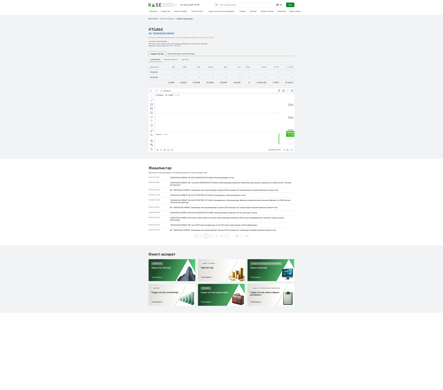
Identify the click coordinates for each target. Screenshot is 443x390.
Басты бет (153, 19)
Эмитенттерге (197, 11)
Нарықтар (153, 11)
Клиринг (242, 11)
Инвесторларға (180, 11)
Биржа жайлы (295, 11)
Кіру (290, 5)
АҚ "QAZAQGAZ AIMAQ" (162, 33)
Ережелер (281, 11)
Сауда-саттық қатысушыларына (221, 11)
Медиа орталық (267, 11)
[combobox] (279, 5)
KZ (281, 5)
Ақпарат (253, 11)
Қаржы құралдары (185, 19)
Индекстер (165, 11)
